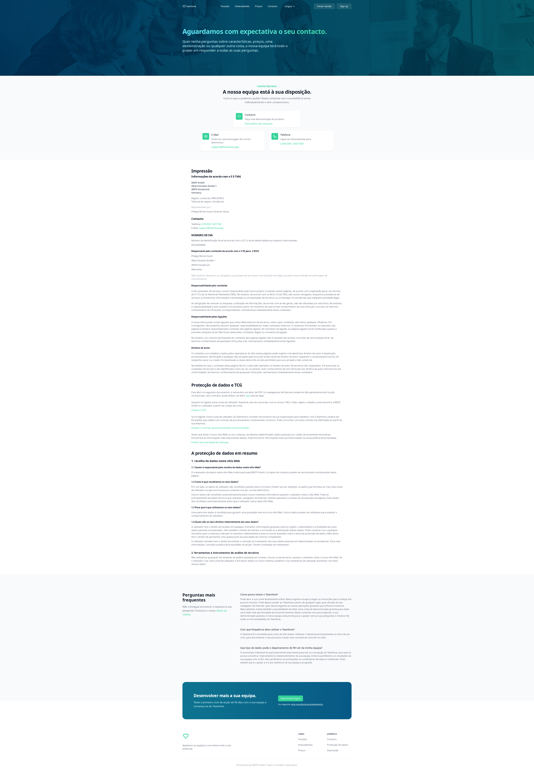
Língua (288, 6)
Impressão (332, 750)
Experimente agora (290, 698)
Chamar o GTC (199, 410)
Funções (225, 6)
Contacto (272, 6)
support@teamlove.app (225, 147)
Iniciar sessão (324, 6)
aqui (248, 395)
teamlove (191, 6)
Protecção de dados (337, 744)
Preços (258, 6)
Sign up (344, 6)
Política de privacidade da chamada (209, 442)
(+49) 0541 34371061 (211, 224)
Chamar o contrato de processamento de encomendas (220, 427)
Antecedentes (242, 6)
